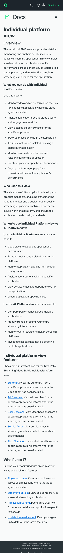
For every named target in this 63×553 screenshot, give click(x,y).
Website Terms (26, 545)
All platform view (17, 478)
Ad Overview (15, 397)
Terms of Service (32, 543)
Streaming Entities (18, 492)
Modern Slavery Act (46, 545)
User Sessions (16, 411)
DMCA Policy (42, 543)
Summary (13, 382)
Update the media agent (22, 517)
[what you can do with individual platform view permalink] (24, 89)
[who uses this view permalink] (31, 186)
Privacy (49, 543)
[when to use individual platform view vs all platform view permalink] (28, 228)
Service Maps (15, 426)
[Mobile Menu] (55, 17)
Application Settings (19, 502)
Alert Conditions (17, 441)
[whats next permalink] (27, 459)
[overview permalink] (22, 43)
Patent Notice (35, 545)
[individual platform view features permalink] (19, 359)
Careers (25, 543)
